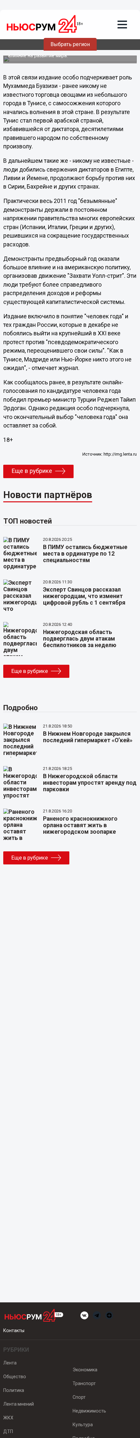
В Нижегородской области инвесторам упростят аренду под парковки (89, 783)
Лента (10, 1362)
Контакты (13, 1330)
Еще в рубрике (31, 471)
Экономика (85, 1369)
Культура (83, 1424)
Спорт (79, 1397)
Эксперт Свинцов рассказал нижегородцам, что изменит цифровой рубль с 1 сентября (84, 596)
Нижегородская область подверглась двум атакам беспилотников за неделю (79, 638)
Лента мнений (18, 1404)
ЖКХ (8, 1417)
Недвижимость (89, 1410)
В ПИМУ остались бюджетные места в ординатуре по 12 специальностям (85, 553)
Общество (14, 1376)
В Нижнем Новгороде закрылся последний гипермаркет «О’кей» (88, 737)
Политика (13, 1390)
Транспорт (84, 1383)
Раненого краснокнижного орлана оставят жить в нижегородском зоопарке (80, 825)
